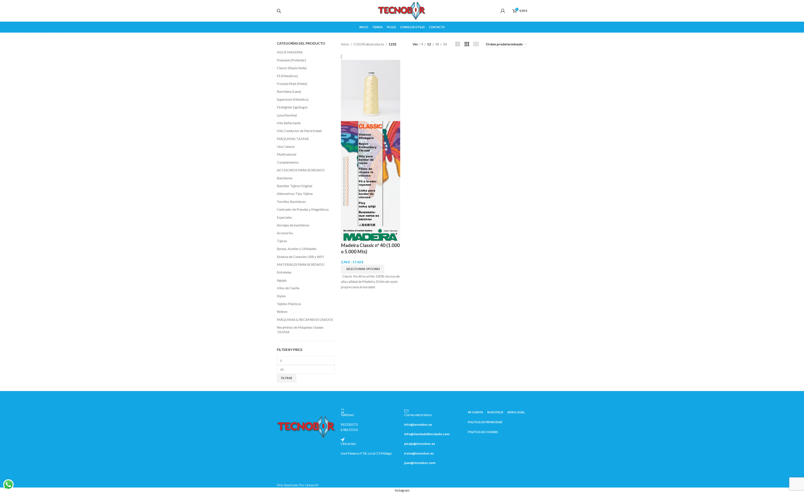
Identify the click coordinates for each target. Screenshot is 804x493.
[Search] (279, 11)
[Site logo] (402, 10)
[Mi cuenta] (502, 10)
